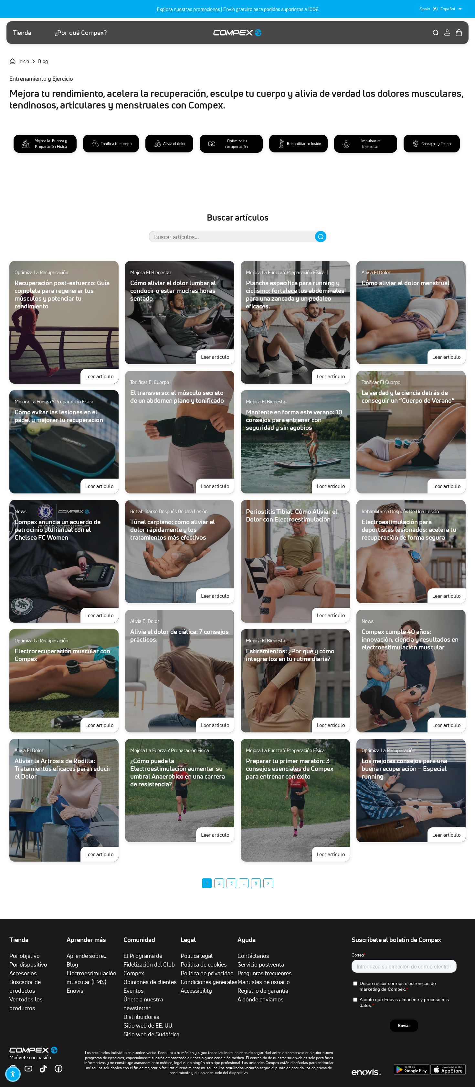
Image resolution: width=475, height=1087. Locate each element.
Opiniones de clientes (150, 981)
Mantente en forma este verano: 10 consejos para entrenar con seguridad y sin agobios (294, 419)
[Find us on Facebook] (58, 1068)
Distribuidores (141, 1016)
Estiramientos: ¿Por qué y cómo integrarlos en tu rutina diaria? (290, 655)
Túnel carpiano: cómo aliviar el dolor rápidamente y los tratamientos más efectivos (172, 529)
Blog (72, 964)
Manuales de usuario (264, 981)
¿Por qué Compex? (81, 32)
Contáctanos (253, 955)
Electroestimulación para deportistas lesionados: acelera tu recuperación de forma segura (409, 529)
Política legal (197, 955)
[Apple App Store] (448, 1073)
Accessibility (196, 990)
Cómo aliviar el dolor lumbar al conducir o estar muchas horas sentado (173, 290)
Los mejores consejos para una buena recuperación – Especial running (404, 768)
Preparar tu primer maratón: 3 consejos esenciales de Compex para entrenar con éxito (289, 768)
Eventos (133, 990)
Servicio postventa (261, 964)
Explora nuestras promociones (188, 9)
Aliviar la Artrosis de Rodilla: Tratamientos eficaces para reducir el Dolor (63, 768)
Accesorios (23, 973)
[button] (13, 1074)
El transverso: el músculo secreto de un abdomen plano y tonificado (177, 396)
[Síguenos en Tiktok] (43, 1068)
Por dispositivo (28, 964)
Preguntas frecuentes (265, 973)
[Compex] (237, 32)
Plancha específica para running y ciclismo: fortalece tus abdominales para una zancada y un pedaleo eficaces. (295, 294)
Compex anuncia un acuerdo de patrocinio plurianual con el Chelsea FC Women (57, 529)
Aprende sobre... (87, 955)
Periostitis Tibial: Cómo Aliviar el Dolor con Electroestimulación (291, 515)
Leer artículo (102, 376)
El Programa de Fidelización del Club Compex (149, 964)
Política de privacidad (207, 973)
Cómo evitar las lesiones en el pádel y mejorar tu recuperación (59, 416)
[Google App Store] (412, 1073)
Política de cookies (204, 964)
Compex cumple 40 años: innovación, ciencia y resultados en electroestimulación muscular (410, 639)
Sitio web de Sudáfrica (151, 1034)
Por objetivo (24, 955)
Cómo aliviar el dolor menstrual (405, 283)
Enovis (75, 990)
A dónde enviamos (261, 999)
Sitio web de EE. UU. (148, 1025)
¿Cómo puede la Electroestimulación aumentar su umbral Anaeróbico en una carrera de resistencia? (177, 772)
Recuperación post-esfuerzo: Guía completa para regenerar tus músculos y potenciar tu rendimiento (62, 294)
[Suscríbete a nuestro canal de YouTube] (28, 1068)
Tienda (22, 32)
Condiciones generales (209, 981)
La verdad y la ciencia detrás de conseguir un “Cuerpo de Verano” (408, 396)
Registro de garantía (263, 990)
